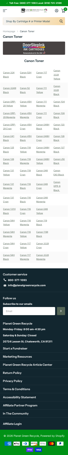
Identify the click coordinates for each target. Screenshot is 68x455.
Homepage (9, 31)
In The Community (16, 413)
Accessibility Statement (19, 397)
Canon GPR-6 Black (56, 186)
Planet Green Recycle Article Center (27, 364)
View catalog (5, 11)
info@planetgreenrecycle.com (27, 285)
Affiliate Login (12, 424)
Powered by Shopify (52, 435)
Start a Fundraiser (15, 348)
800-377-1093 (17, 280)
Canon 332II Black (56, 90)
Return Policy (12, 373)
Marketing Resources (17, 356)
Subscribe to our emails (17, 303)
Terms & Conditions (16, 389)
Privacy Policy (12, 381)
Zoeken (61, 21)
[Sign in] (56, 10)
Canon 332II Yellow (56, 74)
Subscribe (61, 311)
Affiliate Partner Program (20, 405)
